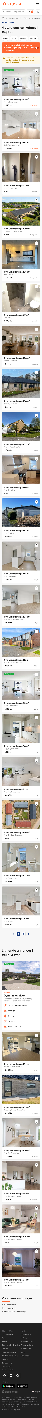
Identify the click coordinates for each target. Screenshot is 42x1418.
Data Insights (6, 1366)
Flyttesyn (24, 1338)
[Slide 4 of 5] (22, 94)
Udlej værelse (26, 1334)
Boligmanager (7, 1363)
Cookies (5, 1349)
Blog (3, 1338)
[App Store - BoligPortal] (22, 1386)
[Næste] (28, 934)
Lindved (33, 38)
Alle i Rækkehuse (9, 1305)
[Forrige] (13, 934)
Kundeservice (26, 1349)
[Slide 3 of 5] (21, 94)
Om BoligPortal (7, 1334)
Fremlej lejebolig (27, 1345)
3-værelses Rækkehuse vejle (14, 1311)
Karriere (5, 1359)
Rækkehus (9, 22)
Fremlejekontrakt (27, 1341)
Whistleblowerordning (10, 1356)
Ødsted (23, 38)
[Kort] (38, 11)
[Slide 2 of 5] (19, 94)
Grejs (5, 38)
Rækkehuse (13, 18)
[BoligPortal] (12, 4)
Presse (4, 1341)
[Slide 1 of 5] (18, 94)
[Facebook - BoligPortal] (4, 1375)
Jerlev (14, 38)
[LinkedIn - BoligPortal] (11, 1375)
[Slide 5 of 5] (23, 94)
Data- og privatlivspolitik (11, 1345)
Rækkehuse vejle (9, 1308)
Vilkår (23, 1352)
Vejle (25, 18)
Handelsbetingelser (9, 1352)
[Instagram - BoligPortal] (17, 1375)
